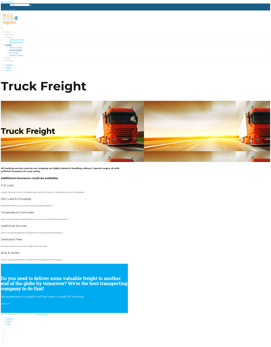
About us (9, 34)
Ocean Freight (16, 47)
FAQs (7, 58)
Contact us (5, 303)
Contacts (9, 60)
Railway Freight (16, 55)
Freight (8, 45)
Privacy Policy (10, 9)
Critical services (16, 40)
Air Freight (14, 53)
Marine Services (16, 42)
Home (8, 32)
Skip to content (7, 2)
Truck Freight (15, 50)
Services (9, 37)
